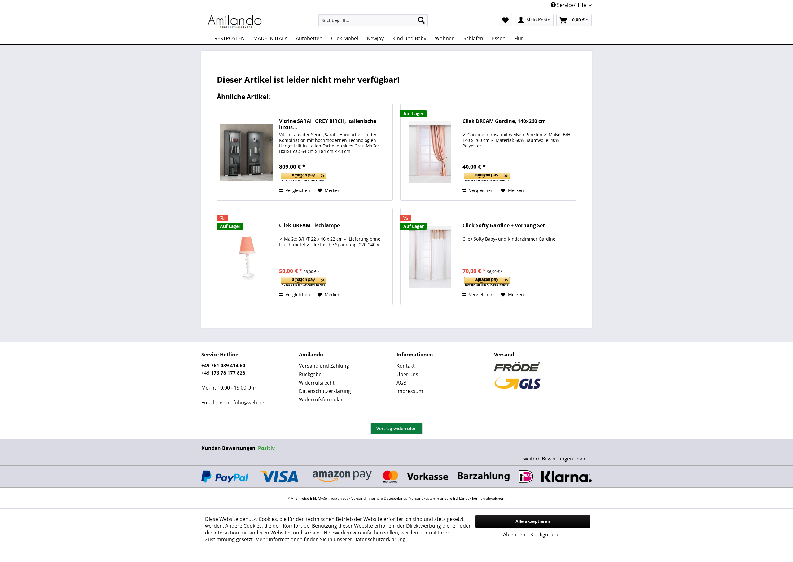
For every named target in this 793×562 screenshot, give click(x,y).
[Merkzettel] (505, 20)
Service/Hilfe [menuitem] (571, 5)
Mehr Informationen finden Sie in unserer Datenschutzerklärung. (331, 539)
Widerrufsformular (321, 399)
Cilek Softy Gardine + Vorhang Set (503, 225)
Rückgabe (310, 374)
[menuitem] (373, 20)
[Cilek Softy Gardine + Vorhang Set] (430, 256)
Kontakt (405, 365)
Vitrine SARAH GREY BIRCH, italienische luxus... (327, 124)
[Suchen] (421, 20)
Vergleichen (297, 190)
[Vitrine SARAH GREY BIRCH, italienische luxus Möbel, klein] (246, 152)
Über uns (407, 374)
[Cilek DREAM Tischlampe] (246, 256)
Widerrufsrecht (317, 382)
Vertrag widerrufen (396, 428)
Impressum (409, 391)
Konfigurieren (546, 534)
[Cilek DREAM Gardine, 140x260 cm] (430, 152)
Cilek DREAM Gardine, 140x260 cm (504, 121)
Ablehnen (514, 534)
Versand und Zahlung (324, 365)
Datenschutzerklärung (325, 391)
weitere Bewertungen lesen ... (557, 458)
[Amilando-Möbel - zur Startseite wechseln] (234, 21)
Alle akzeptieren (532, 521)
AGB (401, 382)
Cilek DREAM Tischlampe (309, 225)
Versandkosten (422, 498)
